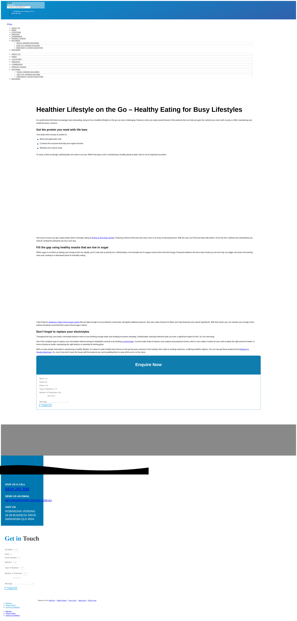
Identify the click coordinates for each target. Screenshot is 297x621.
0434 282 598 (17, 489)
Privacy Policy (11, 605)
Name (42, 378)
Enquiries (15, 50)
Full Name (9, 550)
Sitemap (9, 603)
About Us (15, 28)
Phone (42, 385)
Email (41, 382)
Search (9, 3)
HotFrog (52, 600)
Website (8, 562)
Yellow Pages (61, 600)
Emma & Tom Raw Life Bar (103, 238)
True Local (72, 600)
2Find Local (92, 600)
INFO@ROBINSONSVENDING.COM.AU (28, 500)
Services (15, 34)
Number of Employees (48, 392)
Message (43, 402)
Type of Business (46, 389)
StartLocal (82, 600)
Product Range (18, 38)
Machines (15, 41)
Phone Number (11, 558)
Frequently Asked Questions (29, 48)
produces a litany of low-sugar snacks (64, 322)
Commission (16, 36)
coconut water (128, 341)
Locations (16, 32)
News (13, 30)
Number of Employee (14, 573)
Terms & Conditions (13, 607)
